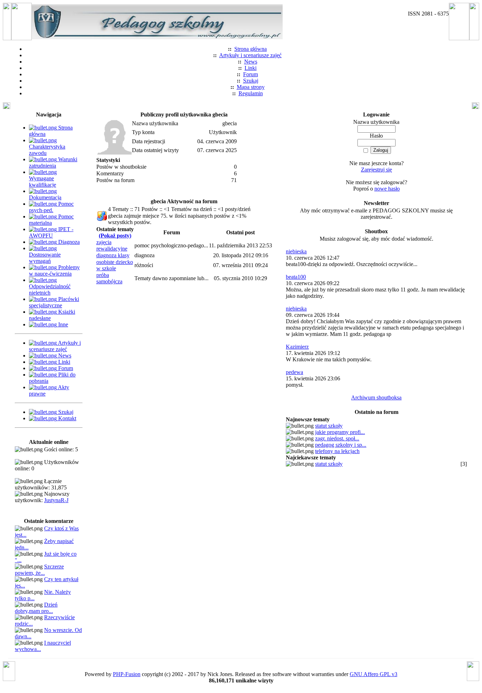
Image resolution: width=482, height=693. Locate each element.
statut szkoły (329, 426)
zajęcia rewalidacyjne (111, 245)
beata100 (296, 277)
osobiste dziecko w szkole (114, 265)
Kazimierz (297, 347)
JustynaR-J (56, 500)
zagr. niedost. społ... (337, 438)
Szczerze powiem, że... (39, 570)
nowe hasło (387, 189)
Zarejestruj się (376, 170)
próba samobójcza (109, 278)
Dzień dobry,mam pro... (36, 608)
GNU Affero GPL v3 (373, 674)
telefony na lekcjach (337, 451)
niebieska (296, 251)
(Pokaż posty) (115, 236)
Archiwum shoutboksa (376, 397)
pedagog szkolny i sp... (340, 445)
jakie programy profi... (340, 432)
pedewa (294, 372)
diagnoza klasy (112, 255)
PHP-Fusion (126, 674)
